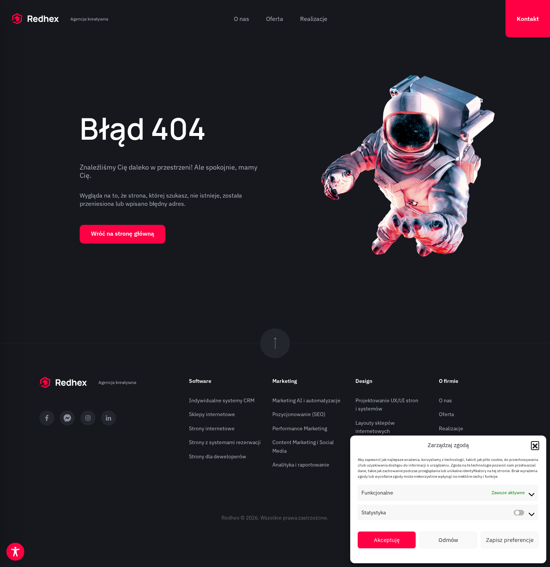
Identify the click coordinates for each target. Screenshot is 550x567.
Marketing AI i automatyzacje (306, 400)
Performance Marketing (299, 428)
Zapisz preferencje (510, 539)
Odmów (448, 539)
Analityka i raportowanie (300, 464)
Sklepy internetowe (212, 414)
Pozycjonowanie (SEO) (299, 414)
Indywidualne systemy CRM (221, 400)
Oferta (274, 18)
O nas (241, 18)
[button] (535, 445)
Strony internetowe (212, 428)
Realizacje (313, 18)
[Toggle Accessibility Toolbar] (15, 551)
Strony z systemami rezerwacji (225, 442)
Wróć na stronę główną (122, 233)
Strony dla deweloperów (217, 456)
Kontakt (528, 18)
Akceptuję (387, 539)
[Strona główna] (35, 18)
